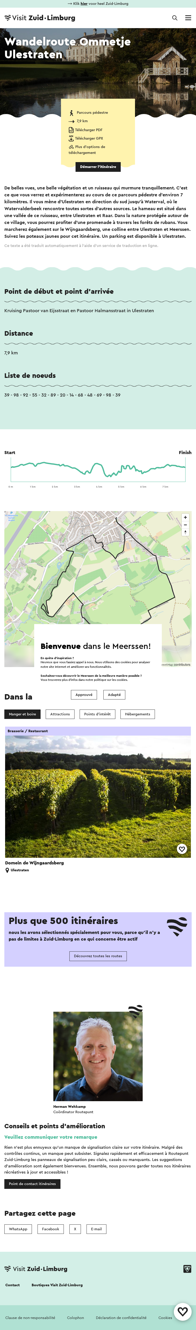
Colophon (75, 1318)
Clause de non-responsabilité (30, 1318)
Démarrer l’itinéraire (98, 167)
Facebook (50, 1229)
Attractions (60, 714)
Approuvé (84, 695)
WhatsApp (18, 1229)
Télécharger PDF (89, 130)
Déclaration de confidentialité (121, 1318)
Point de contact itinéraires (32, 1184)
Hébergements (137, 714)
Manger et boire (22, 714)
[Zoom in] (185, 517)
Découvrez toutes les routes (98, 956)
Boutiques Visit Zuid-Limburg (57, 1285)
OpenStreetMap (162, 664)
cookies (122, 680)
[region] (98, 589)
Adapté (114, 695)
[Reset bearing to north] (185, 532)
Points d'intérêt (97, 714)
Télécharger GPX (89, 138)
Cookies (165, 1318)
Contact (12, 1285)
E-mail (96, 1229)
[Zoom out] (185, 524)
